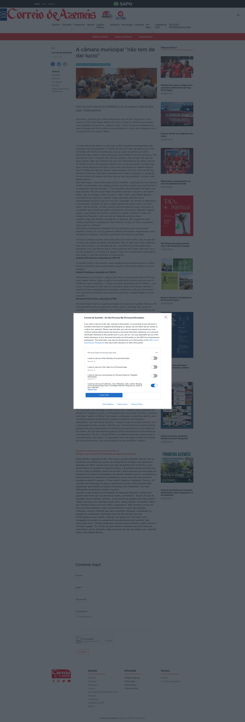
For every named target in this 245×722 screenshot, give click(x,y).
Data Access (122, 404)
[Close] (166, 318)
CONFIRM (104, 395)
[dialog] (122, 361)
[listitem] (122, 352)
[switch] (154, 358)
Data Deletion (108, 404)
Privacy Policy (137, 404)
